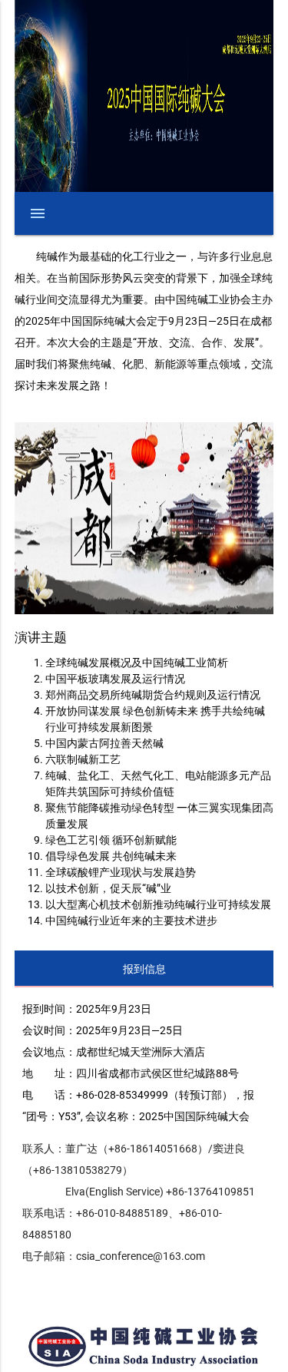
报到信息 (144, 969)
